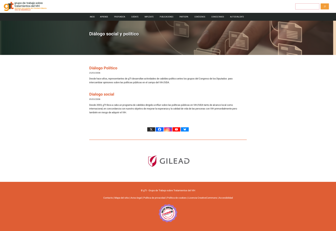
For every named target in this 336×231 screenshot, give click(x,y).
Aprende (104, 17)
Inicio (92, 17)
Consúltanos (217, 17)
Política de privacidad (154, 197)
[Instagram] (168, 129)
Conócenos (199, 17)
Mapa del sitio (122, 197)
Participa (183, 17)
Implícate (149, 17)
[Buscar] (325, 6)
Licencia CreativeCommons (202, 197)
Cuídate (135, 17)
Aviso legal (136, 197)
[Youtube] (176, 129)
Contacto (108, 197)
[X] (151, 129)
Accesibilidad (226, 197)
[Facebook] (160, 129)
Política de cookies (177, 197)
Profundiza (119, 17)
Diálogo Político (103, 68)
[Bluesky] (185, 129)
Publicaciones (166, 17)
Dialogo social (101, 94)
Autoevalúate (237, 17)
